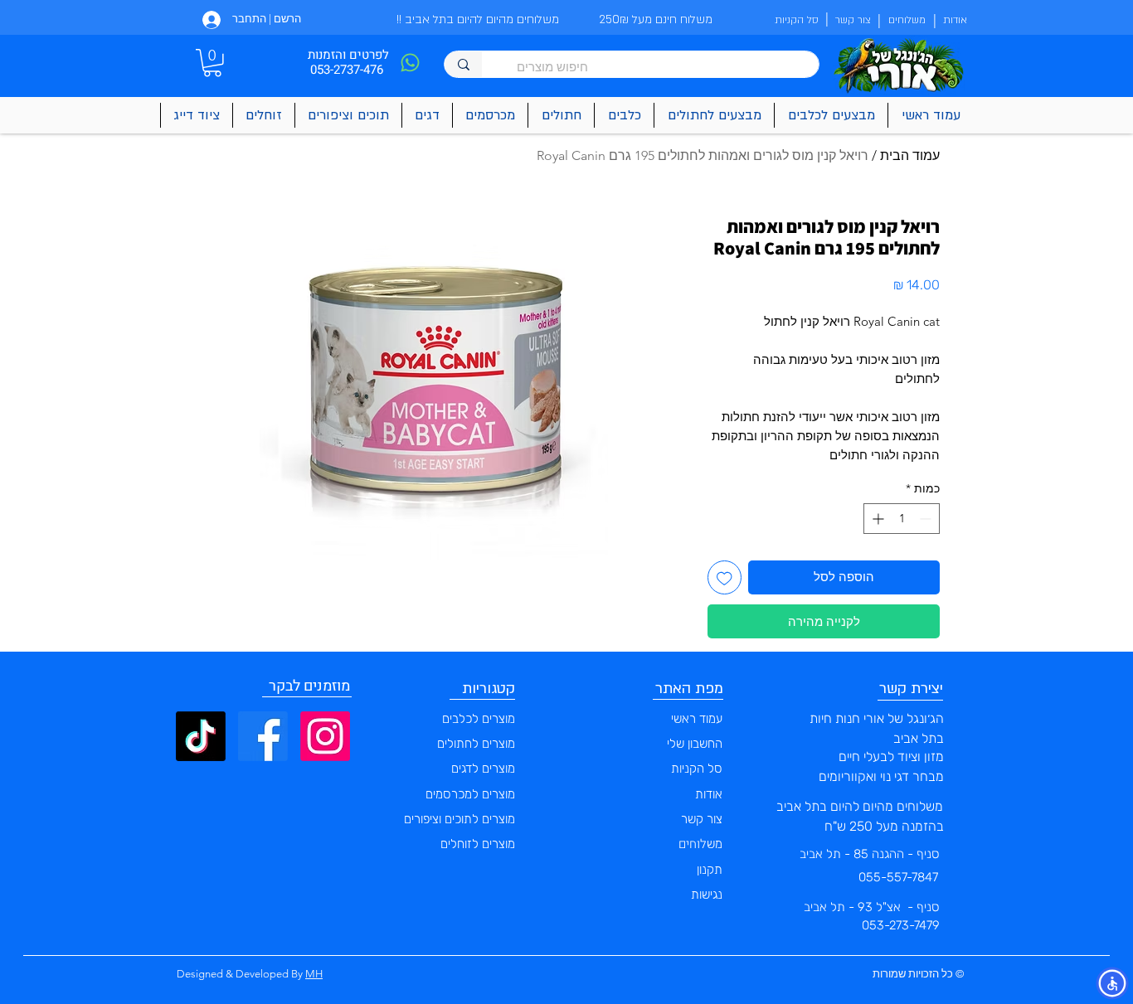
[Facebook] (263, 736)
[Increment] (876, 518)
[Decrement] (927, 518)
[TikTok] (201, 736)
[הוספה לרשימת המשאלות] (725, 577)
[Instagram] (325, 736)
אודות (708, 794)
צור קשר (701, 819)
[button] (212, 63)
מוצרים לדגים (483, 768)
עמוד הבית (910, 155)
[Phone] (409, 62)
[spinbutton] (902, 518)
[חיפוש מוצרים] (463, 64)
